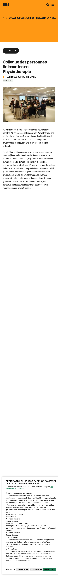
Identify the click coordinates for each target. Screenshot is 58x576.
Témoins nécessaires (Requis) (20, 493)
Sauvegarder (22, 569)
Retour (12, 50)
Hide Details (10, 569)
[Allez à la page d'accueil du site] (6, 5)
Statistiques (13, 537)
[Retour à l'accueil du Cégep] (4, 18)
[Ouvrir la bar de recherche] (47, 5)
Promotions (12, 549)
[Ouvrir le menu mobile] (52, 5)
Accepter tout (50, 569)
